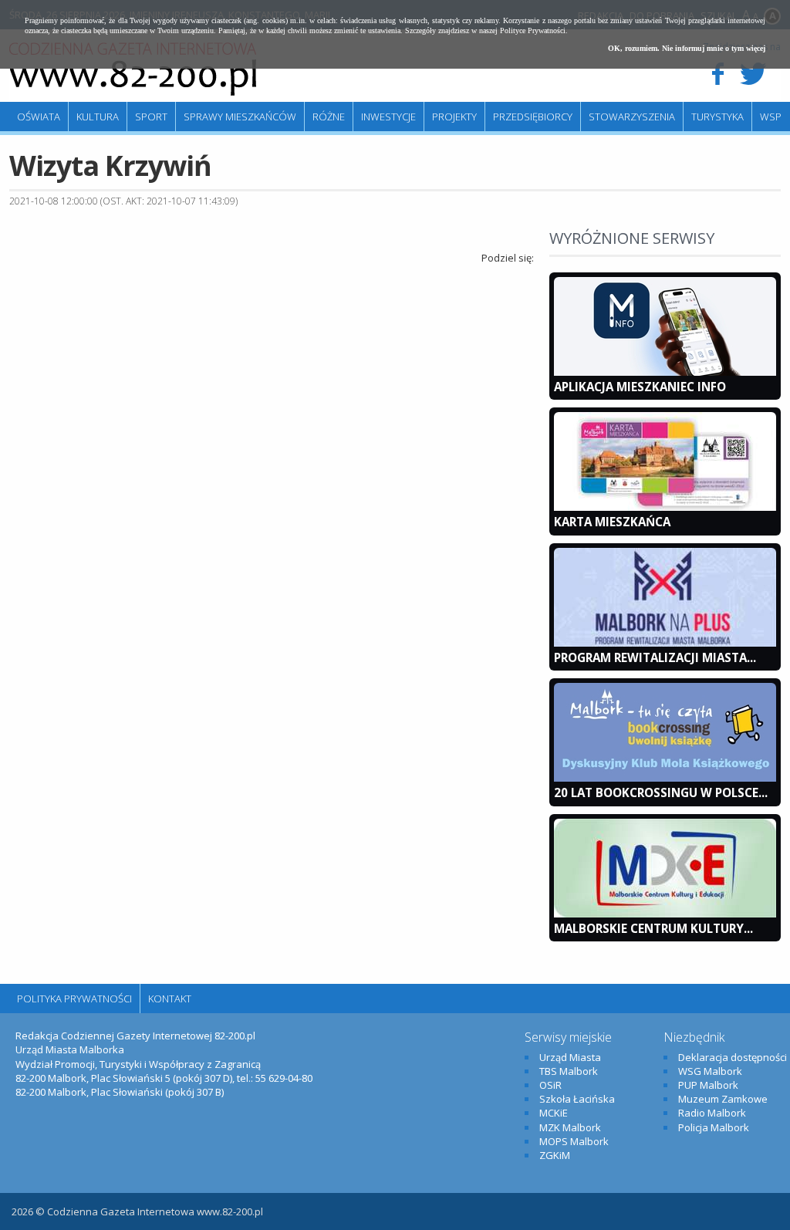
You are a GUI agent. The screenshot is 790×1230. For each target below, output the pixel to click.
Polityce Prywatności (532, 30)
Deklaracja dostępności (732, 1057)
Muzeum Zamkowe (723, 1099)
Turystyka (717, 116)
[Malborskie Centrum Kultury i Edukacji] (665, 914)
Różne (328, 116)
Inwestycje (388, 116)
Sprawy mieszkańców (240, 116)
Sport (151, 116)
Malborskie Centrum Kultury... (653, 928)
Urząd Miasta (570, 1057)
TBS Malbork (568, 1071)
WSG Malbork (710, 1071)
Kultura (97, 116)
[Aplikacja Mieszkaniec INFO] (665, 372)
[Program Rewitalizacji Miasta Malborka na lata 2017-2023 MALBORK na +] (665, 643)
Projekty (454, 116)
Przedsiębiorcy (532, 116)
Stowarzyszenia (632, 116)
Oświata (38, 116)
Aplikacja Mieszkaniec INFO (640, 386)
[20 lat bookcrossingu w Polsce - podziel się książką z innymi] (665, 778)
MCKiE (553, 1113)
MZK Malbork (570, 1127)
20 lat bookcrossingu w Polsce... (661, 792)
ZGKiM (554, 1155)
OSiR (550, 1085)
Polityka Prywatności (74, 998)
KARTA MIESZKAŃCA (612, 521)
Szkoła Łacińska (577, 1099)
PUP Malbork (708, 1085)
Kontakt (169, 998)
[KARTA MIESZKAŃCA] (665, 507)
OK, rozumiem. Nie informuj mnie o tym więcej (686, 48)
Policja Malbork (713, 1127)
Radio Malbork (712, 1113)
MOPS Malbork (574, 1141)
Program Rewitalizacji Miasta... (655, 657)
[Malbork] (132, 69)
